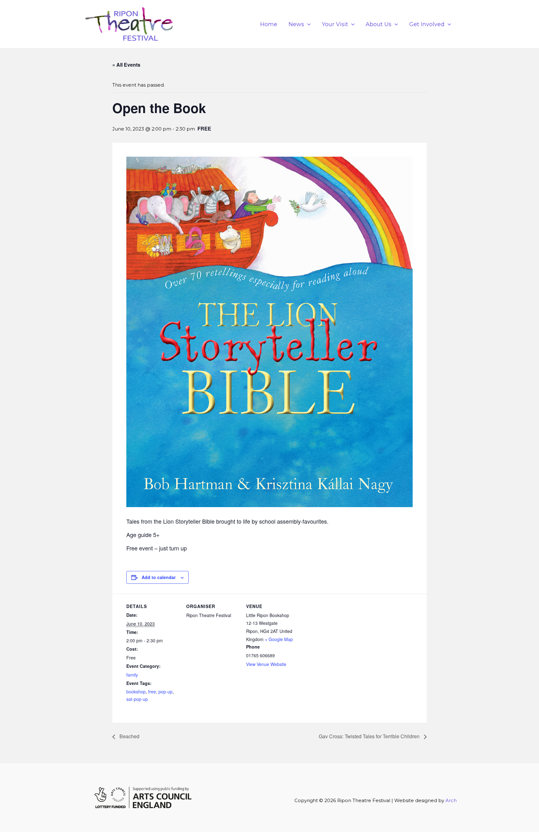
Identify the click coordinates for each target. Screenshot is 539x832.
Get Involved (426, 24)
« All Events (126, 64)
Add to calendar (159, 577)
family (132, 675)
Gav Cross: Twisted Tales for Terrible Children (370, 736)
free (152, 691)
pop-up (165, 691)
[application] (307, 24)
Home (268, 24)
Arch (451, 800)
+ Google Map (279, 639)
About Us (378, 24)
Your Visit (335, 24)
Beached (128, 736)
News (296, 24)
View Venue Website (266, 664)
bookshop (136, 691)
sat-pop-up (137, 699)
